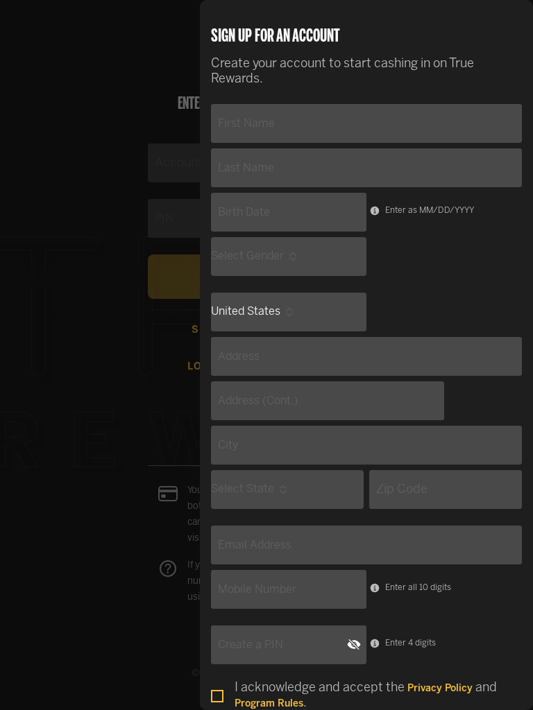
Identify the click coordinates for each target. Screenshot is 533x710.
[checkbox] (217, 696)
